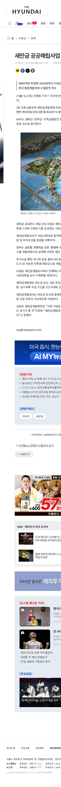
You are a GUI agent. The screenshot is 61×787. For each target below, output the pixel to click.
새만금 (39, 416)
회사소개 (11, 748)
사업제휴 (39, 748)
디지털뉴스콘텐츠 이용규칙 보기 (36, 445)
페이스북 (22, 71)
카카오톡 (17, 71)
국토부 (26, 416)
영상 (29, 23)
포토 (43, 23)
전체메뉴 (10, 23)
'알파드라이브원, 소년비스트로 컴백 (39, 700)
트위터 (28, 71)
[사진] (35, 616)
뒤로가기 (25, 454)
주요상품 (25, 748)
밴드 (33, 71)
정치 (52, 23)
